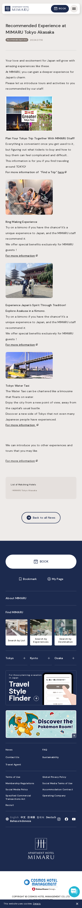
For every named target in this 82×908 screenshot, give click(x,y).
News (9, 749)
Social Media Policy (17, 789)
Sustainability (50, 757)
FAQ (44, 749)
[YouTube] (73, 819)
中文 (23, 817)
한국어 (40, 817)
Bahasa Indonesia (20, 821)
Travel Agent (13, 764)
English (14, 817)
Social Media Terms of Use (57, 783)
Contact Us (12, 757)
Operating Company (54, 795)
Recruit (10, 805)
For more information (20, 461)
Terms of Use (13, 777)
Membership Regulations (20, 783)
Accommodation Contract (57, 789)
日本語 (31, 817)
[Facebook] (66, 819)
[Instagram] (59, 819)
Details (37, 903)
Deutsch (51, 817)
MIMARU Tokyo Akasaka (25, 490)
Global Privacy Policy (54, 777)
